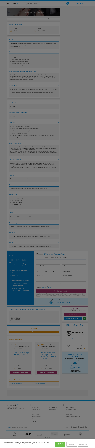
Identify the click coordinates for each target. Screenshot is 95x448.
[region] (47, 443)
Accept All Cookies (60, 444)
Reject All (71, 444)
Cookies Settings (83, 444)
